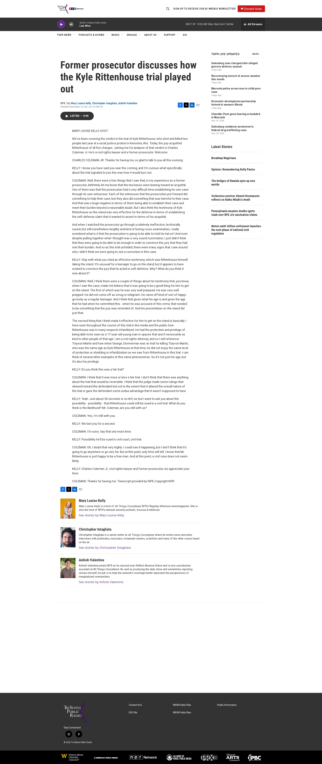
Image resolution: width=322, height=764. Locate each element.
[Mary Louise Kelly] (67, 509)
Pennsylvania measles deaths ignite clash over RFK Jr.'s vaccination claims (234, 212)
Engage (132, 35)
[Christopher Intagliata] (67, 537)
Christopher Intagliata (104, 103)
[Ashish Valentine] (67, 568)
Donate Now (253, 9)
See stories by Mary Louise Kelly (101, 515)
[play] (61, 24)
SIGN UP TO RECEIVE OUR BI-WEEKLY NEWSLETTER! (204, 8)
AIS (185, 35)
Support (170, 35)
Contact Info (135, 705)
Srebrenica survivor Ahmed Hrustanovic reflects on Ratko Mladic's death (235, 197)
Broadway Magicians (223, 158)
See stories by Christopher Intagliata (105, 548)
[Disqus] (161, 647)
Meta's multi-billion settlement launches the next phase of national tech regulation (236, 229)
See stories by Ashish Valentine (101, 582)
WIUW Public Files (182, 712)
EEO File (133, 712)
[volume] (71, 24)
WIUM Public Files (182, 705)
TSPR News (64, 35)
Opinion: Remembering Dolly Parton (233, 169)
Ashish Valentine (127, 103)
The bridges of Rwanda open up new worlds (233, 182)
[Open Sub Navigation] (74, 35)
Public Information (227, 705)
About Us (150, 35)
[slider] (76, 24)
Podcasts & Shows (91, 35)
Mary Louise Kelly (81, 103)
